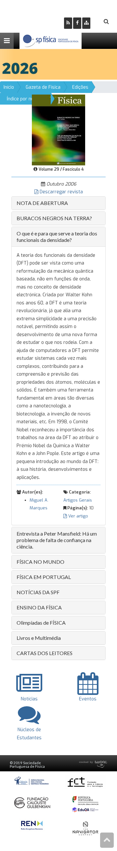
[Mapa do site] (86, 23)
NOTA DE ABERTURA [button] (42, 203)
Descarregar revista (60, 192)
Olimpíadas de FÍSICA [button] (41, 622)
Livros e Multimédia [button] (39, 638)
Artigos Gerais (77, 500)
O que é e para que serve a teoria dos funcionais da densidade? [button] (57, 236)
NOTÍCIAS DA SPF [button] (38, 592)
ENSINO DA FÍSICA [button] (39, 607)
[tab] (58, 203)
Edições (80, 87)
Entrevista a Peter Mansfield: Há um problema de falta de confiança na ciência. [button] (57, 540)
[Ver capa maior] (58, 130)
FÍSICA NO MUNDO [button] (40, 562)
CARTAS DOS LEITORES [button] (44, 653)
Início (9, 87)
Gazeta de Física (43, 87)
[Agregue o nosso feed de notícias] (68, 23)
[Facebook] (77, 23)
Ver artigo (77, 516)
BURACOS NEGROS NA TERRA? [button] (54, 218)
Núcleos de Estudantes (29, 734)
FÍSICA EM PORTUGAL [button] (44, 577)
